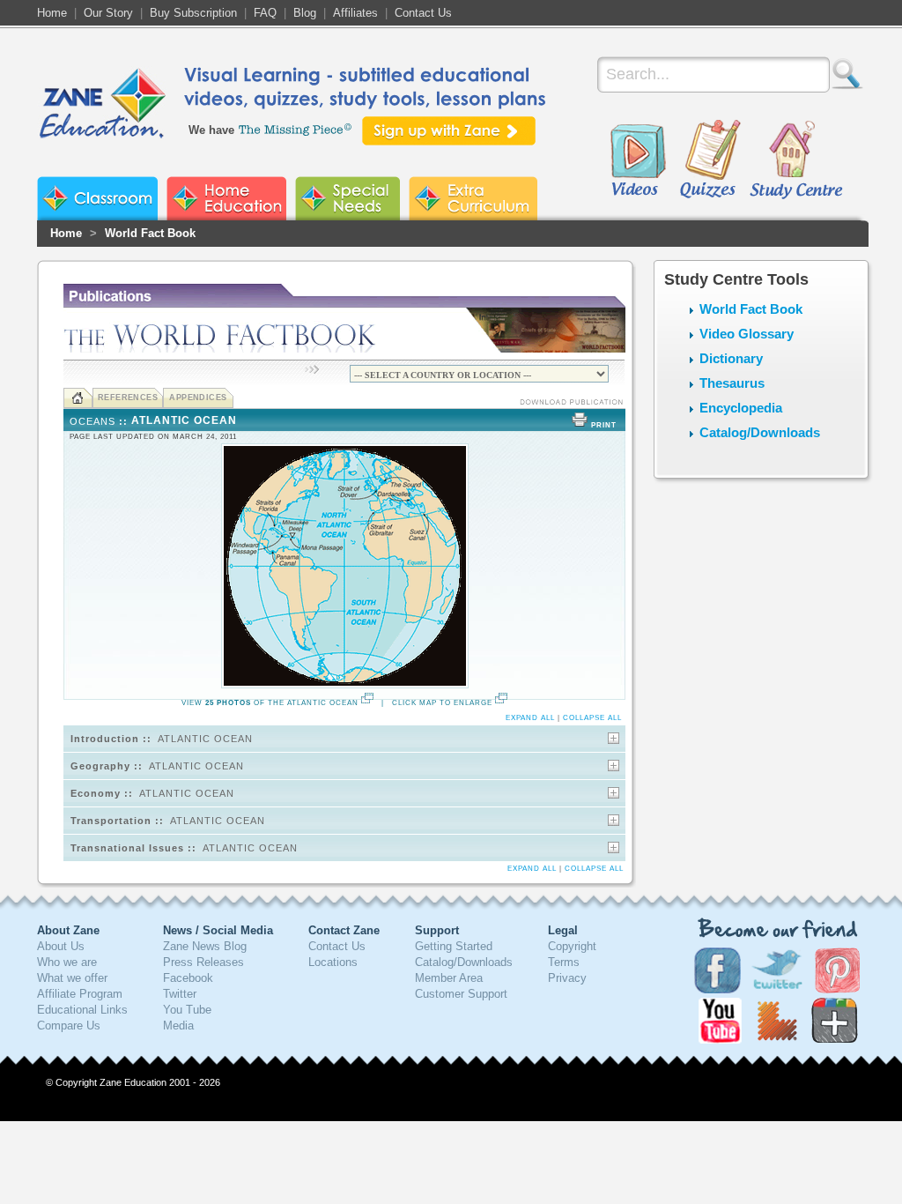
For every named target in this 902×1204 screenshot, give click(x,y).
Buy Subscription (193, 12)
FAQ (265, 12)
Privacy (567, 978)
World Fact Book (150, 233)
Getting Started (453, 946)
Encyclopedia (740, 407)
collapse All (592, 718)
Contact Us (423, 12)
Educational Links (82, 1009)
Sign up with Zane (449, 130)
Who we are (67, 962)
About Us (61, 946)
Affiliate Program (79, 993)
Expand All (530, 718)
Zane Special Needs (347, 198)
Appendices (198, 397)
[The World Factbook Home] (77, 398)
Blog (304, 12)
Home (52, 12)
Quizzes (710, 160)
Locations (333, 962)
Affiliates (355, 12)
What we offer (72, 978)
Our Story (108, 12)
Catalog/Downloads (759, 432)
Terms (564, 962)
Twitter (179, 993)
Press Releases (203, 962)
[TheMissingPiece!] (296, 128)
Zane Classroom (97, 198)
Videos (638, 160)
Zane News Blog (205, 946)
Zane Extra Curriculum (473, 198)
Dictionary (731, 358)
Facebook (188, 978)
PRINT (604, 425)
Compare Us (68, 1025)
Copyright (572, 946)
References (128, 397)
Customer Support (461, 993)
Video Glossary (746, 333)
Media (178, 1025)
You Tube (187, 1009)
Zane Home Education (226, 198)
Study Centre (795, 160)
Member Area (449, 978)
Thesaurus (732, 382)
